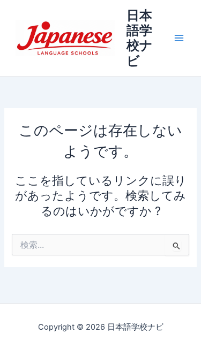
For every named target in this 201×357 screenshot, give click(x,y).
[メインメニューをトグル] (179, 38)
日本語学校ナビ (139, 38)
